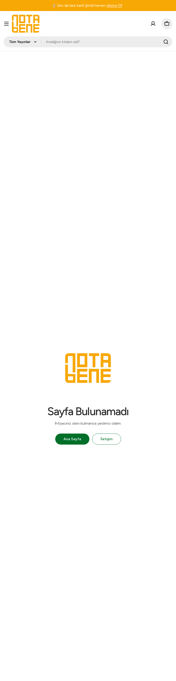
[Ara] (166, 42)
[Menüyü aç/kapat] (6, 23)
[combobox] (88, 41)
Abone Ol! (114, 5)
